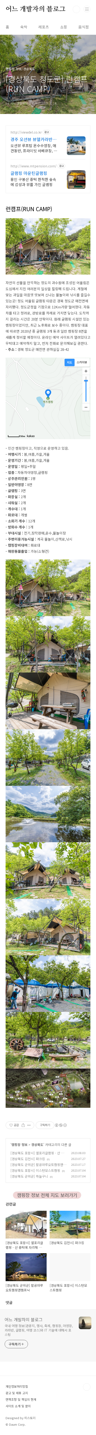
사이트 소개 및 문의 (18, 1406)
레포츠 (43, 27)
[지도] (70, 362)
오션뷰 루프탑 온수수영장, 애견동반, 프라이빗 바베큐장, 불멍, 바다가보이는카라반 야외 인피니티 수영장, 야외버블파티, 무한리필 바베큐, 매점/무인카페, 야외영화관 (33, 148)
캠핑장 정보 (19, 1144)
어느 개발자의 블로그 (35, 9)
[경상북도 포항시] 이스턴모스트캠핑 (35, 1170)
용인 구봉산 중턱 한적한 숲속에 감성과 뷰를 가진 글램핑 (33, 181)
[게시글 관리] (29, 1125)
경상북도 (37, 1144)
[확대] (86, 371)
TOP (86, 1387)
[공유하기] (23, 1125)
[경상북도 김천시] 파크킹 (27, 1158)
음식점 (83, 27)
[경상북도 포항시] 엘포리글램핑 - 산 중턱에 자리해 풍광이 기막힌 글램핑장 (37, 1155)
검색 (76, 9)
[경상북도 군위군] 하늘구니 (29, 1176)
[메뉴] (86, 9)
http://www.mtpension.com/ (33, 166)
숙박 (23, 27)
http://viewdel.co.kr (26, 132)
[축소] (86, 407)
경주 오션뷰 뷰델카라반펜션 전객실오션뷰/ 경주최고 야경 (33, 139)
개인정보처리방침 (17, 1386)
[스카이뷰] (82, 362)
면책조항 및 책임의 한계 (21, 1399)
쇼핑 (63, 27)
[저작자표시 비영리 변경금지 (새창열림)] (60, 1125)
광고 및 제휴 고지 (17, 1393)
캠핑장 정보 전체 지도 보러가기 (47, 1195)
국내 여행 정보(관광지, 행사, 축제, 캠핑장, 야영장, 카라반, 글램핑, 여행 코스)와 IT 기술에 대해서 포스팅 (39, 1330)
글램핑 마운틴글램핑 (28, 173)
